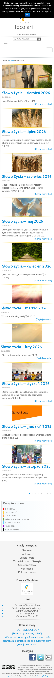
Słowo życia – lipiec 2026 (24, 131)
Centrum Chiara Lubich (27, 605)
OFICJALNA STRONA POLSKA (27, 19)
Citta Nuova (27, 613)
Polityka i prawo (27, 572)
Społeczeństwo (27, 564)
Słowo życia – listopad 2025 (26, 466)
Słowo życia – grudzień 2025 (26, 426)
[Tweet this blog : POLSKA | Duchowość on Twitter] (40, 657)
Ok (27, 15)
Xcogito (8, 676)
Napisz (7, 43)
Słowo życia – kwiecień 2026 (26, 266)
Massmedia (27, 568)
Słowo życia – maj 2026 (22, 221)
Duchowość (27, 553)
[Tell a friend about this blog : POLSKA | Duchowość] (48, 657)
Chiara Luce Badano (27, 610)
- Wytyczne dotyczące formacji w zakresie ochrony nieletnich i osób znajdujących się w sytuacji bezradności (27, 641)
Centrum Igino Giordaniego (26, 607)
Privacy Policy (42, 676)
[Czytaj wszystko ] (43, 104)
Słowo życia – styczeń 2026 (26, 383)
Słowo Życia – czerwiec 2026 (27, 176)
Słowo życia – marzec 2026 (24, 308)
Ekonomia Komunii (26, 616)
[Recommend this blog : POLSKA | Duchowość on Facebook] (32, 657)
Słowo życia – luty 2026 (21, 346)
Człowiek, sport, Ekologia (27, 561)
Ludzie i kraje (27, 557)
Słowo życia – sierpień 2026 (26, 93)
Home (11, 60)
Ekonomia (27, 550)
